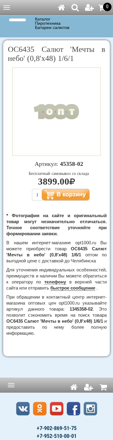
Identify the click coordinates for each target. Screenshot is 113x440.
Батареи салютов (52, 28)
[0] (102, 8)
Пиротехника (48, 23)
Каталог (42, 19)
